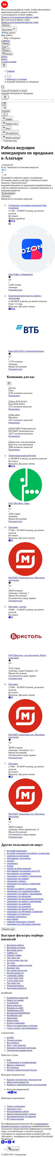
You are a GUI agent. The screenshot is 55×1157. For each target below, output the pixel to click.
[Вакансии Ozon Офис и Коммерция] (30, 249)
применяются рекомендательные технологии (24, 1125)
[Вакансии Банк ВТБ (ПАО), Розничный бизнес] (30, 330)
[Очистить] (5, 97)
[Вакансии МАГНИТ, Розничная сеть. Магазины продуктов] (30, 559)
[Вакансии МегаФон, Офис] (30, 485)
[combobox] (14, 90)
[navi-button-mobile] (4, 65)
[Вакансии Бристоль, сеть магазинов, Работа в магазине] (30, 636)
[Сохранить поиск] (4, 104)
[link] (6, 50)
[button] (4, 56)
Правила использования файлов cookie (19, 22)
